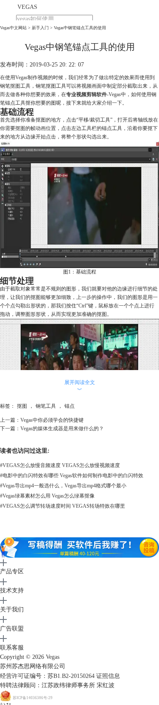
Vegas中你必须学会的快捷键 (52, 420)
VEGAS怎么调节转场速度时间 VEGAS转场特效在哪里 (62, 506)
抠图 (22, 406)
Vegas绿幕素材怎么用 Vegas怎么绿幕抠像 (47, 496)
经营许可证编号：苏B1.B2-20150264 (47, 676)
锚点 (69, 406)
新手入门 (40, 27)
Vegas (52, 657)
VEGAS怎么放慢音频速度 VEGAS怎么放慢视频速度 (60, 465)
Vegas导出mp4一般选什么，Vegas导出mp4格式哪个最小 (63, 486)
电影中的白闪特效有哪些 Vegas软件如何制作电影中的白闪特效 (71, 475)
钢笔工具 (46, 406)
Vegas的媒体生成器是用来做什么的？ (62, 428)
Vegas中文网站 (13, 27)
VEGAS (27, 7)
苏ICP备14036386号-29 (33, 698)
